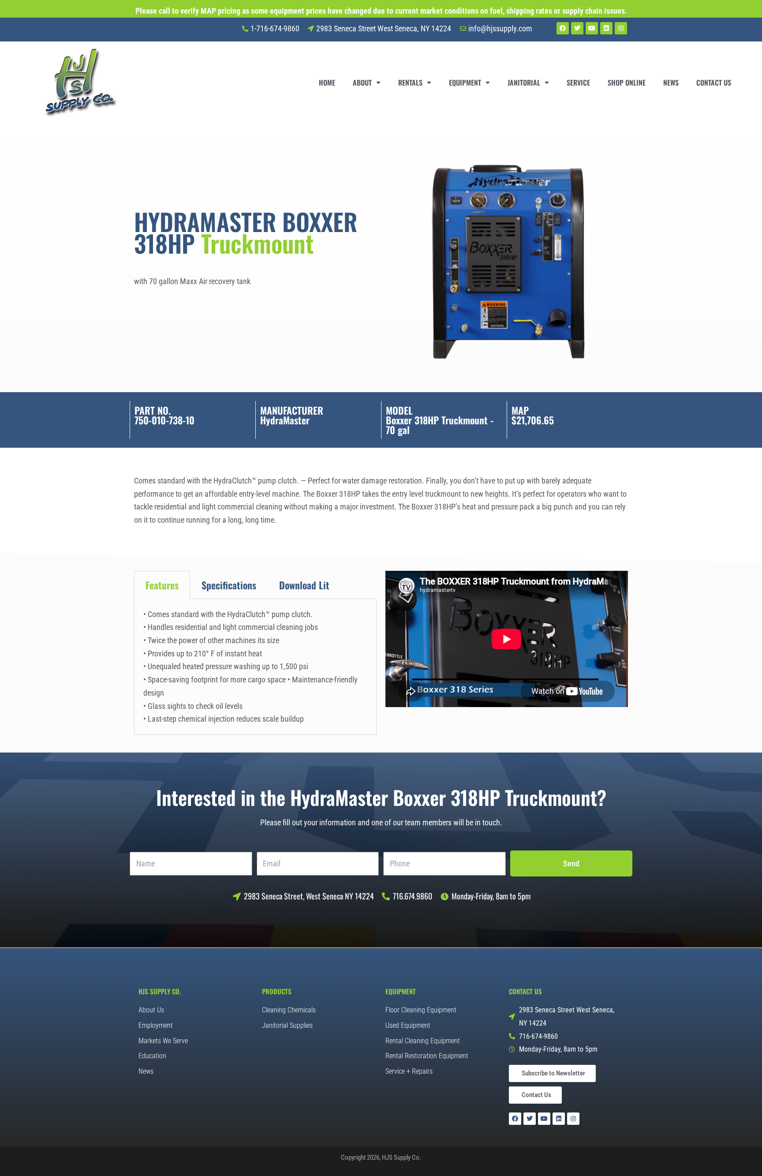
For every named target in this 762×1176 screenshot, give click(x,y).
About (362, 82)
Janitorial (524, 82)
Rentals (410, 82)
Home (327, 82)
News (671, 82)
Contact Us (713, 82)
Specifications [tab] (229, 585)
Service (578, 82)
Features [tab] (162, 585)
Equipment (465, 82)
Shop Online (627, 82)
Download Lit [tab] (304, 585)
